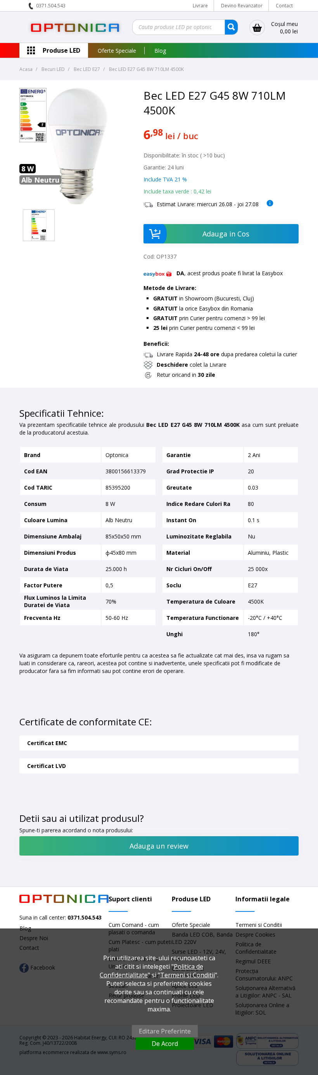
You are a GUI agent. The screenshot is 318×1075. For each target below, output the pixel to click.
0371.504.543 (51, 5)
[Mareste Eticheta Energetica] (33, 140)
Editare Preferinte (165, 1031)
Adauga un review (159, 846)
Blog (160, 50)
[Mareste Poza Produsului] (77, 202)
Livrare (200, 5)
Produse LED (61, 50)
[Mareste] (38, 225)
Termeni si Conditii (258, 924)
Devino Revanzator (242, 5)
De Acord (165, 1043)
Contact (284, 5)
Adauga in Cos (225, 233)
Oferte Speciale (117, 50)
